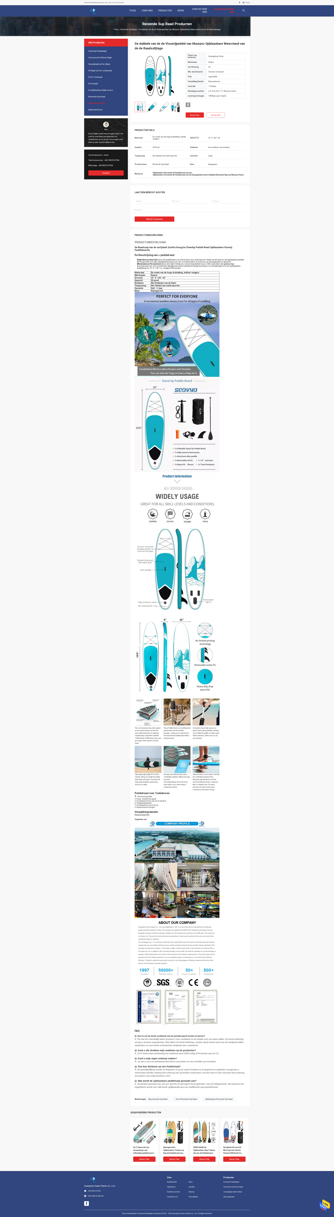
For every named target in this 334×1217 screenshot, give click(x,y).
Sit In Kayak (93, 84)
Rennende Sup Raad (96, 97)
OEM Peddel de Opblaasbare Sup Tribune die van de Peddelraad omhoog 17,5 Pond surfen (204, 1150)
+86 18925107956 (111, 160)
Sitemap (191, 1192)
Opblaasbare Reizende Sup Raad (218, 1099)
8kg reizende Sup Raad (157, 1099)
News (191, 1182)
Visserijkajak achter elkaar (99, 64)
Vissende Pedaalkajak (97, 51)
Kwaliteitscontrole (173, 1192)
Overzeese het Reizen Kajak (100, 58)
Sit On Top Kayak (95, 77)
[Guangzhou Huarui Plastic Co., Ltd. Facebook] (239, 2)
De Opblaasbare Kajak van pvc (100, 90)
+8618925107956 (105, 165)
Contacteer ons (172, 1197)
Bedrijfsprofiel (172, 1182)
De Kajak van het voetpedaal (100, 71)
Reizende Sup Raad (128, 29)
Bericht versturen (154, 219)
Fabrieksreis (171, 1187)
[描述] (243, 10)
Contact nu (215, 115)
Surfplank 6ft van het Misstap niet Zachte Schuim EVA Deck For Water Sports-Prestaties (234, 1150)
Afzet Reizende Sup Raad (186, 1099)
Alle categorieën (229, 1197)
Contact (106, 173)
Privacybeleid (193, 1197)
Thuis (116, 29)
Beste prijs (194, 115)
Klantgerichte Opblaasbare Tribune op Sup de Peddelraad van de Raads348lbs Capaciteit (173, 1150)
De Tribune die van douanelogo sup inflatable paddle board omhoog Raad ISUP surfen (143, 1150)
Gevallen (192, 1187)
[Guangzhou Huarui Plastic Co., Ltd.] (92, 11)
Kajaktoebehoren (95, 110)
